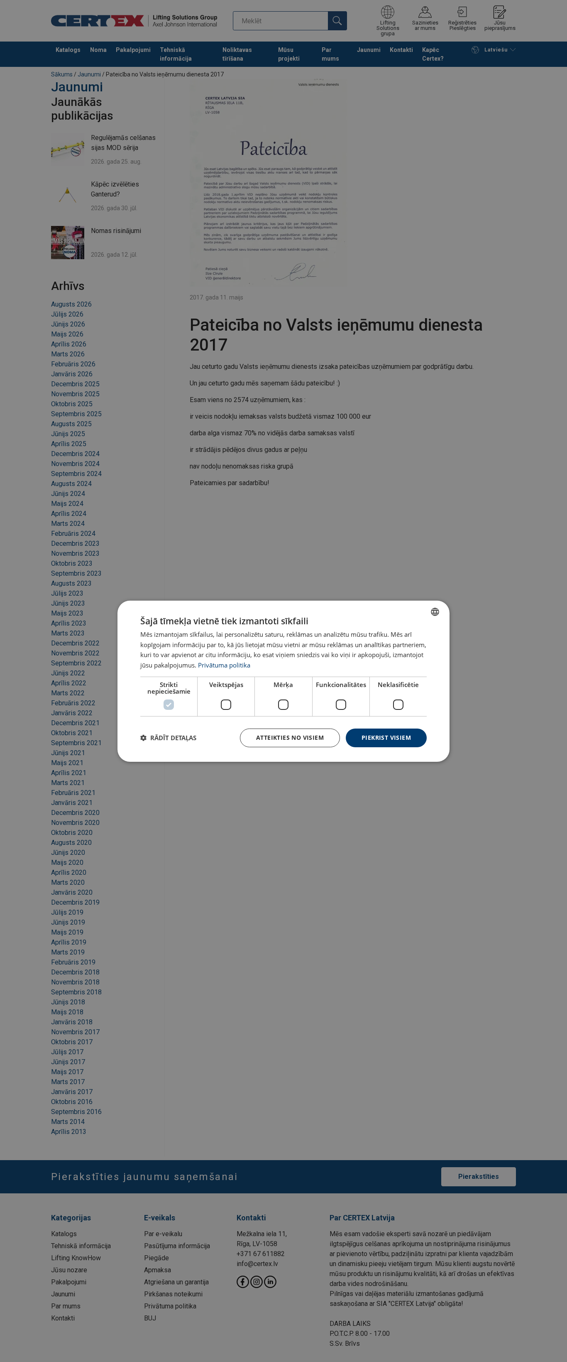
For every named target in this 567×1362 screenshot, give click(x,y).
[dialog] (283, 680)
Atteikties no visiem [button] (290, 737)
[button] (168, 737)
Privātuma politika (224, 665)
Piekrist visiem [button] (386, 737)
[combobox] (435, 611)
